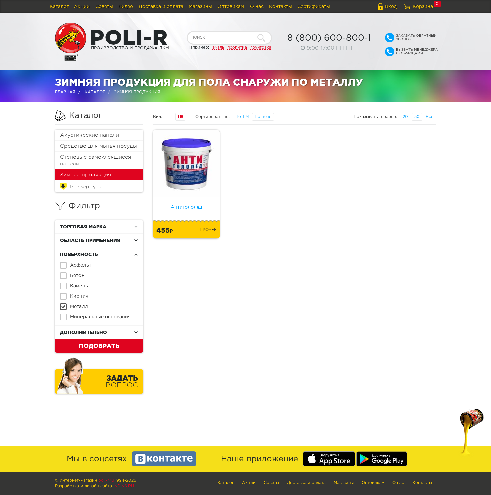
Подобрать (99, 345)
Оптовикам (230, 7)
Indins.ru (123, 486)
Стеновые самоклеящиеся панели (95, 160)
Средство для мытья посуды (98, 146)
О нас (257, 7)
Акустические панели (89, 135)
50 (417, 117)
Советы (104, 7)
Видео (125, 7)
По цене (263, 117)
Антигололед (186, 207)
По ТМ (242, 117)
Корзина (423, 7)
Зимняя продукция (85, 175)
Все (429, 117)
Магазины (200, 7)
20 (405, 117)
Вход (391, 7)
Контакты (280, 7)
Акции (82, 7)
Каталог (59, 7)
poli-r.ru (106, 480)
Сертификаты (313, 7)
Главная (65, 92)
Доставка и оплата (161, 7)
